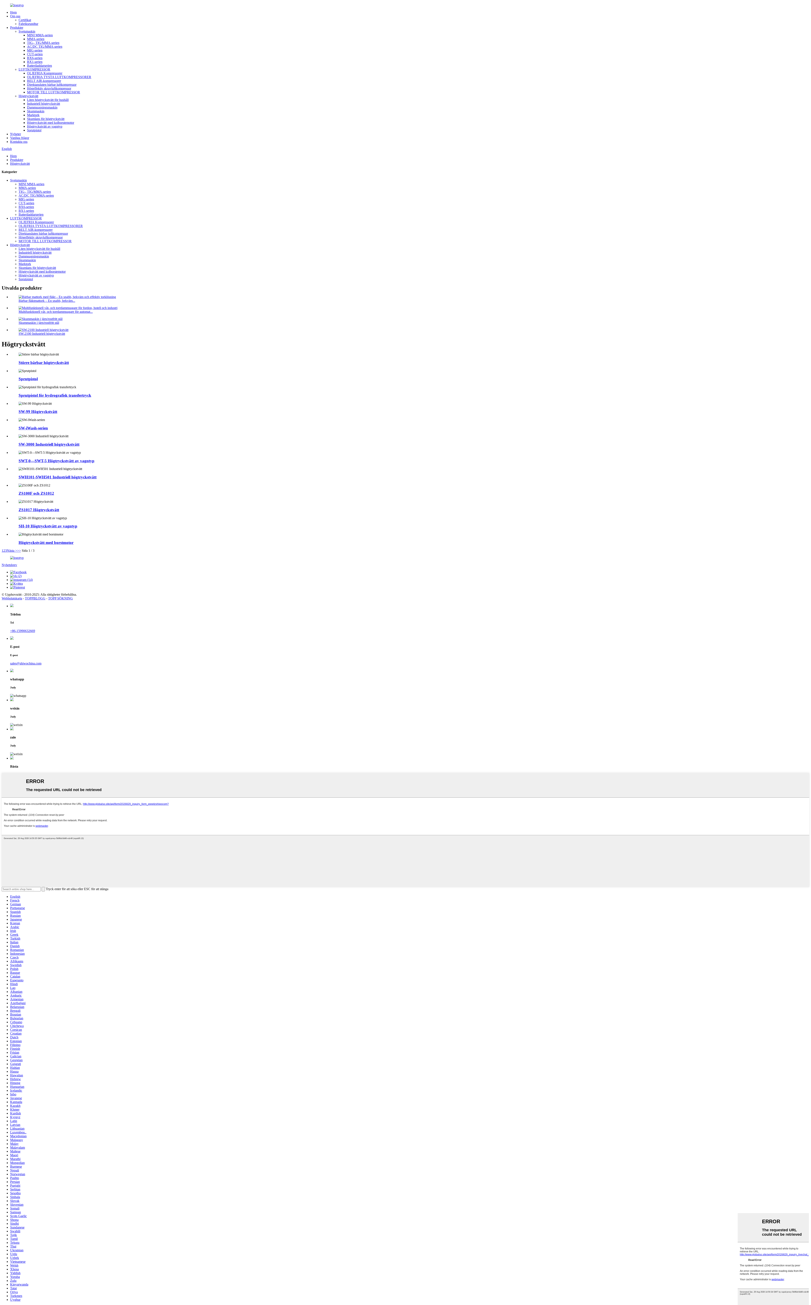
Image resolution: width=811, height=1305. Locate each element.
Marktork (33, 115)
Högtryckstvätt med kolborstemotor (50, 122)
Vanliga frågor (19, 138)
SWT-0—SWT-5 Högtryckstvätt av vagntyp (56, 461)
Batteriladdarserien (39, 65)
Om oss (15, 16)
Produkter (16, 27)
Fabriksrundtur (28, 24)
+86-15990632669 (22, 631)
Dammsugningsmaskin (42, 107)
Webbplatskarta (12, 598)
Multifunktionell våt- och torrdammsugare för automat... (56, 311)
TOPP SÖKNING (60, 598)
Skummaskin (35, 111)
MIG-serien (34, 50)
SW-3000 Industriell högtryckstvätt (49, 444)
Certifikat (25, 20)
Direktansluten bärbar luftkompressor (51, 84)
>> (19, 550)
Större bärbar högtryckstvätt (44, 362)
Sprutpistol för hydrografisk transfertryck (55, 395)
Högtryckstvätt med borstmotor (46, 542)
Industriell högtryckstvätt (43, 103)
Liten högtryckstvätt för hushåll (48, 100)
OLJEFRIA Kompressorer (44, 73)
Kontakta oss (18, 141)
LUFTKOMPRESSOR (34, 69)
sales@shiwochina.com (25, 663)
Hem (13, 12)
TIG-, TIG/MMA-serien (43, 43)
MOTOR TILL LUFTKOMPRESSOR (53, 92)
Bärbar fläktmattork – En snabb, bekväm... (47, 300)
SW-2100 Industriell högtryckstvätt (42, 333)
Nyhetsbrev (9, 565)
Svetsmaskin (27, 31)
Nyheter (15, 134)
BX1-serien (34, 62)
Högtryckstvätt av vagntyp (44, 126)
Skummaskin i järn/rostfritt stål (39, 322)
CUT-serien (35, 54)
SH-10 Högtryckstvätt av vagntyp (48, 526)
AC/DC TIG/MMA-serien (44, 46)
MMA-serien (35, 39)
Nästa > (12, 550)
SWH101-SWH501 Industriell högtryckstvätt (58, 477)
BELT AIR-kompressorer (44, 81)
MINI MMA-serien (40, 35)
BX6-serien (34, 58)
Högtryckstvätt (28, 96)
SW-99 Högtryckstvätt (38, 411)
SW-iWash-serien (33, 428)
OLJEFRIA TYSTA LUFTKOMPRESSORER (59, 77)
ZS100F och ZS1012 (36, 493)
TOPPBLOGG (35, 598)
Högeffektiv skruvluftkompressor (49, 88)
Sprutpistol (34, 130)
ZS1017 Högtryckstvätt (39, 510)
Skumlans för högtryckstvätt (45, 119)
